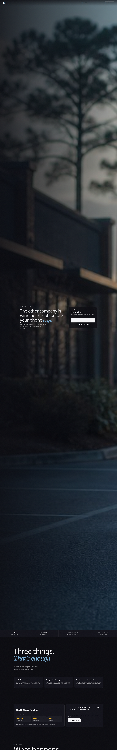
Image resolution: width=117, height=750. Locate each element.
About (33, 3)
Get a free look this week (83, 324)
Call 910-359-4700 (82, 320)
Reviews (55, 3)
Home (28, 3)
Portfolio (61, 3)
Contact (66, 3)
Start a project (110, 3)
